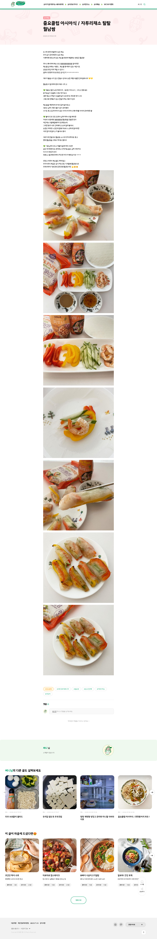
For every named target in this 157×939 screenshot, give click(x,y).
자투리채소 (101, 689)
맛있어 (48, 694)
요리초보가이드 (73, 4)
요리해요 (97, 4)
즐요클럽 (49, 689)
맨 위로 (143, 932)
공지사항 (42, 923)
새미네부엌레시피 (63, 689)
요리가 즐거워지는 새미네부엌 (53, 4)
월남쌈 (77, 689)
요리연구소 (86, 4)
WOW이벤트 (108, 4)
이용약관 (13, 923)
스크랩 (35, 779)
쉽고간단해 (88, 689)
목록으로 (78, 900)
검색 (144, 4)
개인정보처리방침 (23, 923)
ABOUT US (34, 923)
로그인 (140, 4)
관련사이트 (131, 925)
